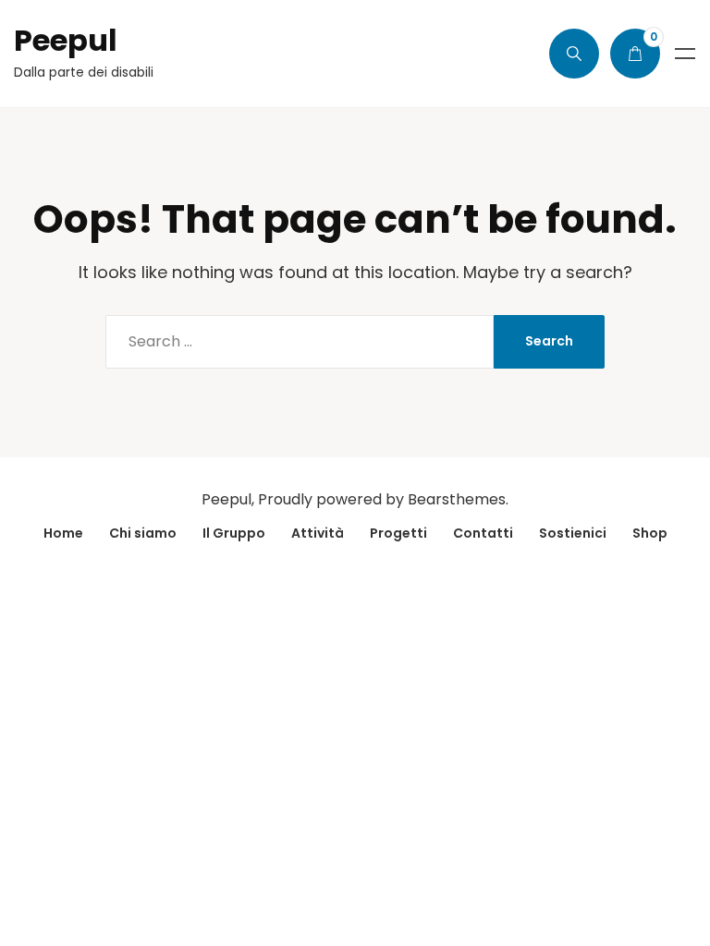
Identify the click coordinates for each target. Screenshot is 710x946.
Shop (649, 533)
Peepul (65, 40)
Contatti (483, 533)
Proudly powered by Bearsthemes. (383, 499)
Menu (685, 54)
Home (63, 533)
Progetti (398, 533)
